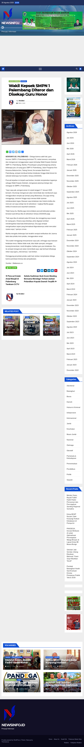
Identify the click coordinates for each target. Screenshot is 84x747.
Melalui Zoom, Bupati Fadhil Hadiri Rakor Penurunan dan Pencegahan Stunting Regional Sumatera (73, 502)
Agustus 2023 (72, 327)
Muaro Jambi (71, 434)
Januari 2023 (71, 365)
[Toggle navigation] (40, 69)
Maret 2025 (71, 224)
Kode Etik (64, 739)
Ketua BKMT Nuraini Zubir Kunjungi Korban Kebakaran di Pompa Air (73, 518)
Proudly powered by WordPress (11, 740)
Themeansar (5, 742)
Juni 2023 (70, 338)
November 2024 (73, 246)
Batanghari (71, 391)
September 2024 (73, 257)
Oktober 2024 (72, 251)
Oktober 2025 (72, 186)
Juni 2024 (70, 273)
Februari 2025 (72, 230)
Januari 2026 (71, 170)
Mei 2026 (70, 149)
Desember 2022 (73, 370)
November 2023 (73, 311)
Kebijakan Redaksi (76, 742)
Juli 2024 (70, 267)
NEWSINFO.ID (13, 725)
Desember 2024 (73, 240)
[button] (77, 69)
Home (50, 739)
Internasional (71, 418)
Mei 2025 (70, 213)
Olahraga (70, 445)
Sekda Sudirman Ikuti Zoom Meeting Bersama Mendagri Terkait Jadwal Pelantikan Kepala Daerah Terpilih (40, 279)
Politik (69, 474)
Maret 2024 (71, 289)
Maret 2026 (71, 159)
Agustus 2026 (72, 132)
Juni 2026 (70, 143)
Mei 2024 (70, 278)
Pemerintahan (10, 320)
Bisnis (69, 396)
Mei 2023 (70, 343)
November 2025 (73, 181)
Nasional (23, 81)
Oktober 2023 (72, 316)
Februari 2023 (72, 359)
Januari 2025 (71, 235)
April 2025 (70, 219)
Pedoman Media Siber (75, 739)
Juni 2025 (70, 208)
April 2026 (70, 154)
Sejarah (70, 480)
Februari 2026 (72, 165)
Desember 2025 (73, 176)
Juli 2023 (70, 332)
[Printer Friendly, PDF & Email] (11, 267)
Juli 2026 (70, 138)
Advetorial (70, 386)
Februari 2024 (72, 294)
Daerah (69, 402)
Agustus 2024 (72, 262)
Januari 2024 (71, 300)
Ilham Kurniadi (23, 688)
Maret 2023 (71, 354)
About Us (56, 739)
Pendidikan (49, 320)
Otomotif (70, 450)
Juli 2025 (70, 203)
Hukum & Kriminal (14, 81)
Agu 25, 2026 (51, 688)
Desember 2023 (73, 305)
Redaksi (21, 101)
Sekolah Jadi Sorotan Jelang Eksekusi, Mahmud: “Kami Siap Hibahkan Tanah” (62, 686)
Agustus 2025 (72, 197)
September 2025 (73, 192)
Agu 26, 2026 (11, 688)
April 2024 (70, 284)
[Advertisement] (42, 51)
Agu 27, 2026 (11, 666)
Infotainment (71, 413)
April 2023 (70, 348)
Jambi (27, 317)
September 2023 (73, 321)
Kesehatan (71, 429)
